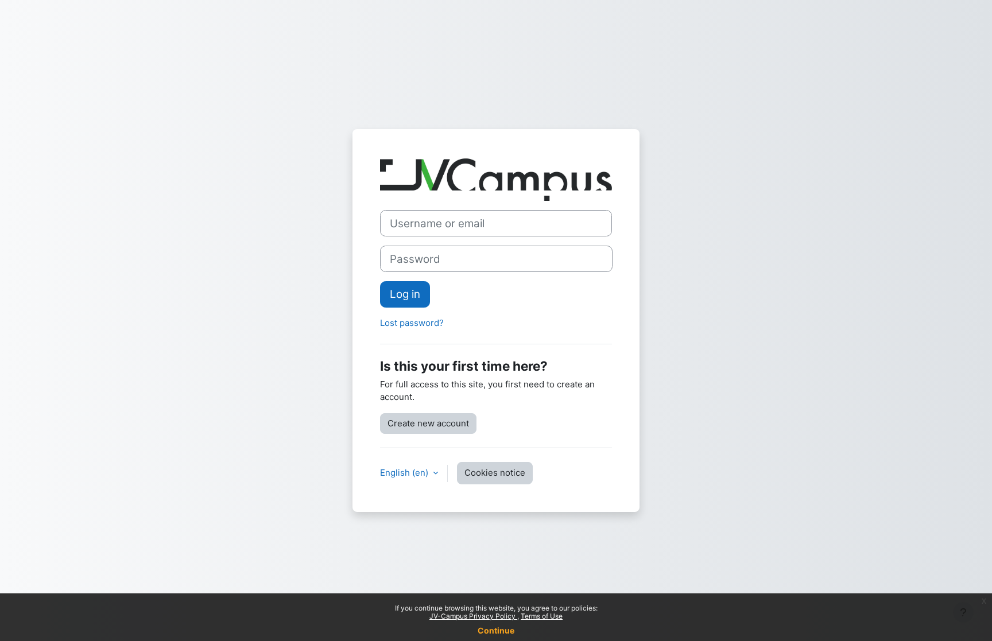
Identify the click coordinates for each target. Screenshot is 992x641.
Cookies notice (494, 472)
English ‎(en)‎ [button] (405, 472)
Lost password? (412, 322)
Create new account (428, 423)
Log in (405, 294)
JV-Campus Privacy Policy (473, 616)
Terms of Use (542, 616)
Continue (496, 630)
